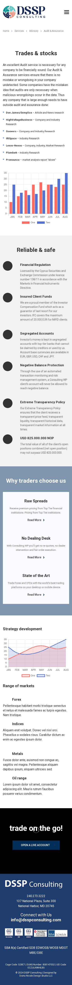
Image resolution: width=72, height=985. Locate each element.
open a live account (35, 845)
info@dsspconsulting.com (36, 919)
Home (6, 31)
